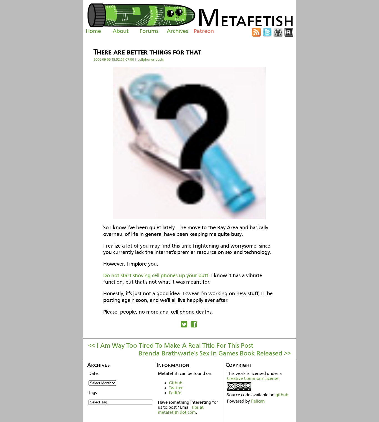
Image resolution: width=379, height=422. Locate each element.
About (121, 31)
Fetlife (175, 392)
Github (175, 382)
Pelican (258, 401)
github (282, 394)
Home (93, 31)
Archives (177, 31)
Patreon (204, 31)
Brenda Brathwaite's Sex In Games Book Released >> (214, 353)
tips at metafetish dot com (181, 410)
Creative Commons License (252, 378)
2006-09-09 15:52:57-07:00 (114, 59)
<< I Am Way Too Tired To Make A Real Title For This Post (170, 345)
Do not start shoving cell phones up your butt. (156, 275)
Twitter (176, 387)
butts (159, 59)
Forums (149, 31)
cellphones (146, 59)
